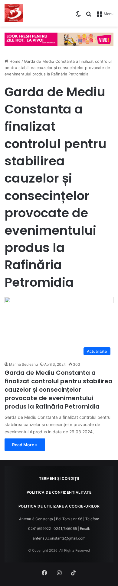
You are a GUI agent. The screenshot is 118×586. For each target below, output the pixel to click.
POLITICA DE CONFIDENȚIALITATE (59, 492)
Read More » (25, 444)
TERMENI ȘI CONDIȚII (59, 478)
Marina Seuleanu (23, 364)
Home (14, 61)
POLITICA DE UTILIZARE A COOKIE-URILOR (59, 506)
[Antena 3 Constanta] (14, 13)
